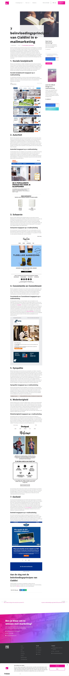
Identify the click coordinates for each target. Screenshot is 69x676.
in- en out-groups (28, 507)
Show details (16, 673)
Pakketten (34, 2)
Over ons (27, 2)
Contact (22, 655)
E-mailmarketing (25, 45)
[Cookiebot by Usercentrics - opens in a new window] (7, 674)
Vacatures (23, 653)
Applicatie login (24, 657)
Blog (21, 649)
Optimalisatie (31, 45)
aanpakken (19, 304)
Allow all (57, 665)
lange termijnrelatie (30, 311)
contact (17, 586)
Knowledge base (19, 2)
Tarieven (22, 647)
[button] (20, 590)
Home (22, 646)
